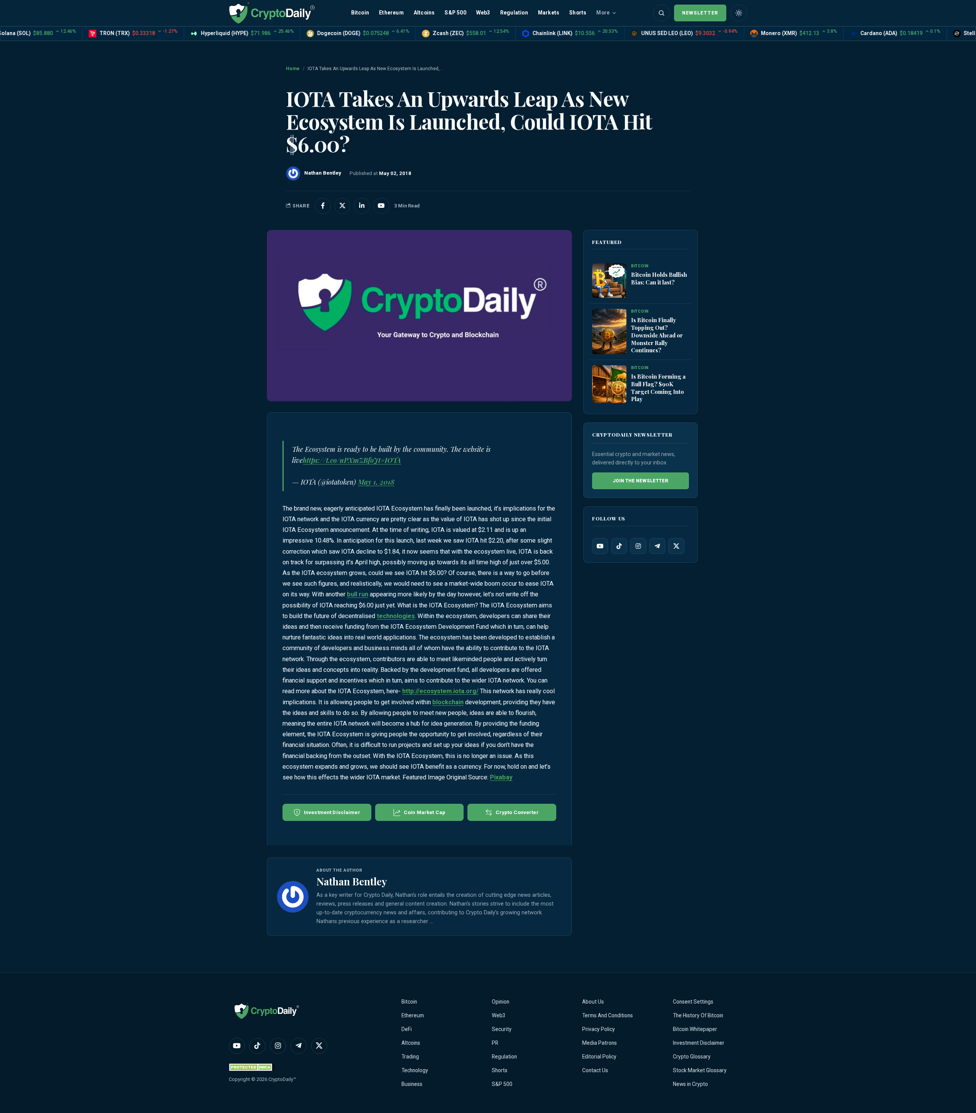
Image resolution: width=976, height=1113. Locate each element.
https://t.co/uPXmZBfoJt (341, 460)
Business (411, 1084)
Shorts (577, 13)
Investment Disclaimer (698, 1043)
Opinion (500, 1002)
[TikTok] (619, 546)
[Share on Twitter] (342, 206)
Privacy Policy (598, 1029)
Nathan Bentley (351, 881)
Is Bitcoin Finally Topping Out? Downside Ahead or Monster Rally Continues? (657, 335)
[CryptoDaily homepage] (272, 13)
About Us (593, 1002)
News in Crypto (690, 1084)
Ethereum (391, 13)
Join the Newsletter (640, 480)
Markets (548, 13)
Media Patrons (599, 1043)
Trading (410, 1057)
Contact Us (595, 1070)
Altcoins (424, 13)
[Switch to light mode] (738, 13)
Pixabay (501, 777)
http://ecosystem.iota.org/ (440, 691)
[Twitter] (676, 546)
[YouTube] (600, 546)
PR (495, 1043)
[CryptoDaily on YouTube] (381, 206)
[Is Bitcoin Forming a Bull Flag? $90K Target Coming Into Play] (609, 384)
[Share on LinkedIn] (362, 206)
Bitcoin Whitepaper (695, 1029)
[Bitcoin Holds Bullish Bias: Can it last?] (609, 280)
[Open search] (661, 13)
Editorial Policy (599, 1057)
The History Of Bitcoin (698, 1015)
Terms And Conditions (607, 1015)
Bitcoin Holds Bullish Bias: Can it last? (659, 278)
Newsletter (700, 13)
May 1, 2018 (376, 482)
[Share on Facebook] (323, 206)
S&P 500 (455, 13)
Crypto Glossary (692, 1057)
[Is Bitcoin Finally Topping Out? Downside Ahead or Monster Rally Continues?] (609, 331)
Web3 (483, 13)
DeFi (406, 1029)
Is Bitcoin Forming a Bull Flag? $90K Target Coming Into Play (658, 387)
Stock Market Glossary (700, 1070)
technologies (396, 616)
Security (502, 1029)
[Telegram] (657, 546)
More (603, 13)
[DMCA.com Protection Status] (251, 1067)
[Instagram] (638, 546)
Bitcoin (360, 13)
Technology (414, 1070)
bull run (357, 594)
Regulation (514, 13)
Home (293, 68)
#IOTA (390, 460)
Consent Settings (693, 1002)
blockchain (448, 702)
